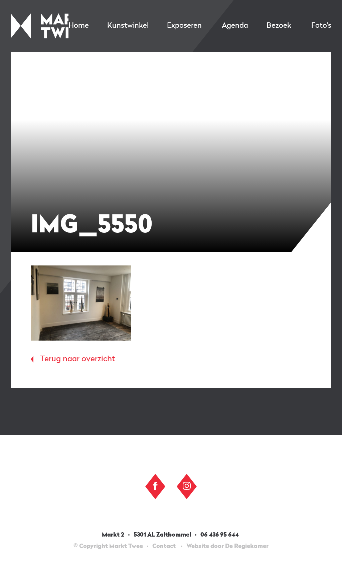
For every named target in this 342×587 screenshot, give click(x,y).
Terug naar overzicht (77, 359)
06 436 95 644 (220, 535)
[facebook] (155, 486)
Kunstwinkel (128, 25)
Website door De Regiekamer (227, 546)
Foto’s (321, 25)
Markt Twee (39, 25)
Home (78, 25)
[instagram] (187, 486)
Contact (164, 546)
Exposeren (184, 25)
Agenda (235, 25)
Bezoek (279, 25)
